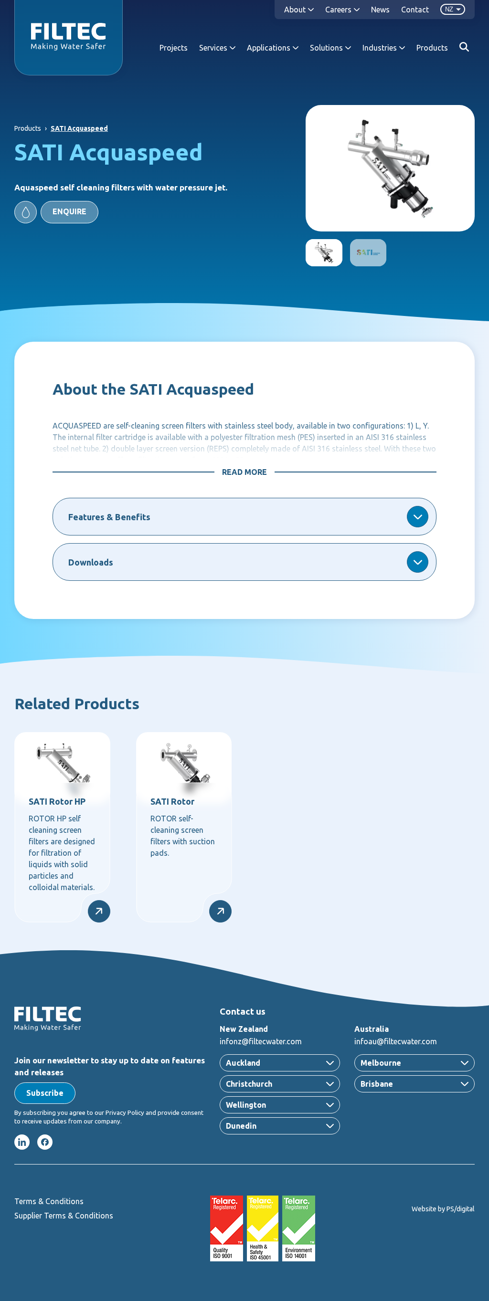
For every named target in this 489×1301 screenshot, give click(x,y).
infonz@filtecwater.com (261, 1041)
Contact (415, 9)
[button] (56, 212)
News (380, 9)
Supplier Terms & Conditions (63, 1215)
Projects (173, 47)
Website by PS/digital (443, 1209)
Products (432, 47)
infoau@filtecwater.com (395, 1041)
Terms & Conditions (49, 1201)
